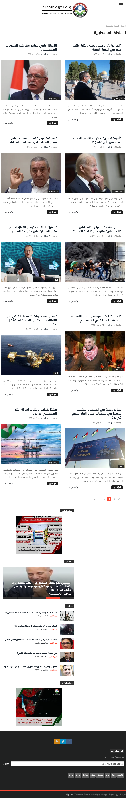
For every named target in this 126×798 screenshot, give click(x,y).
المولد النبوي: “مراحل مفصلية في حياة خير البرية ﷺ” (35, 626)
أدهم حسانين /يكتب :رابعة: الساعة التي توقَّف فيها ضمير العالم (31, 639)
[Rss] (57, 741)
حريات (71, 775)
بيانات (78, 775)
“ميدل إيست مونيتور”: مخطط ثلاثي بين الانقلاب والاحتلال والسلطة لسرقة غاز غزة (32, 320)
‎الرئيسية (123, 26)
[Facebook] (69, 741)
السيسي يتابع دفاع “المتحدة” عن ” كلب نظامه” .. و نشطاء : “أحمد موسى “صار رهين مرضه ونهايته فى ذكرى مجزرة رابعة (41, 586)
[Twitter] (63, 741)
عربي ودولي (118, 98)
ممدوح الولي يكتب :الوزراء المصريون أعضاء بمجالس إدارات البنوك (30, 666)
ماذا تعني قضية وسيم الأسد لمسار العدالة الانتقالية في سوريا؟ (31, 612)
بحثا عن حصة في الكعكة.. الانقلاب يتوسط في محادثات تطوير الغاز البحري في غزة (96, 413)
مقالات (85, 775)
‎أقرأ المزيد (117, 119)
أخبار (56, 280)
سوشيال (100, 775)
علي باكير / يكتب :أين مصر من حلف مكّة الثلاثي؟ (37, 653)
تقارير (108, 775)
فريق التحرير (110, 54)
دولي (92, 775)
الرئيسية (120, 775)
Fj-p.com (69, 794)
